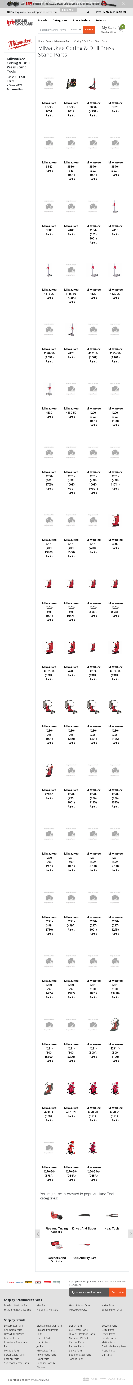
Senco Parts (75, 1350)
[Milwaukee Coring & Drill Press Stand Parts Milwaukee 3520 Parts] (115, 83)
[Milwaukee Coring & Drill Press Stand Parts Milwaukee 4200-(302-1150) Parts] (115, 389)
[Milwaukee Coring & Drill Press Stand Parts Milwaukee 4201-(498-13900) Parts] (49, 520)
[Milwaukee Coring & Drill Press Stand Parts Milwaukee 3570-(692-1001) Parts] (93, 143)
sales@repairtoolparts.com (42, 12)
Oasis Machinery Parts (114, 1346)
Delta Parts (108, 1329)
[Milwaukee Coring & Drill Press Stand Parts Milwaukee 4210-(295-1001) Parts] (49, 707)
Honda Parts (109, 1338)
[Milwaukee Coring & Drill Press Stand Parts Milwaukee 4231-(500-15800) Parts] (49, 1025)
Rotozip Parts (11, 1358)
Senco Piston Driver (112, 1309)
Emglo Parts (108, 1334)
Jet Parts (41, 1346)
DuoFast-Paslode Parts (17, 1305)
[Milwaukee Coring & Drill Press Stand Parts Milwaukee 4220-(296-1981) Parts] (49, 834)
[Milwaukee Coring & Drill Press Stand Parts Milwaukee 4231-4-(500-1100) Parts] (115, 1025)
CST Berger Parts (78, 1329)
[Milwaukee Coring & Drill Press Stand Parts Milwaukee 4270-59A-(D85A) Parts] (93, 1148)
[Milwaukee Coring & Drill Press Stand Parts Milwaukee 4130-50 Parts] (71, 389)
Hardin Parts (44, 1342)
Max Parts (42, 1305)
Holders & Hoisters (47, 1309)
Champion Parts (13, 1329)
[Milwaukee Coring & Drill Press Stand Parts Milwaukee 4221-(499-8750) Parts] (49, 898)
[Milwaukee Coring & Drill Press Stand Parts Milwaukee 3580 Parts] (49, 206)
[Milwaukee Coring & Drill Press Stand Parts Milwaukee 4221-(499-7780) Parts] (115, 834)
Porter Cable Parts (14, 1354)
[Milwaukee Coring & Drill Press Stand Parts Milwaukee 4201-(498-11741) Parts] (115, 452)
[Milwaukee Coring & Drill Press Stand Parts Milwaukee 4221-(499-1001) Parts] (71, 834)
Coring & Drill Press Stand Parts (90, 41)
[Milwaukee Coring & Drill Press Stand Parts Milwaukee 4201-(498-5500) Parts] (71, 520)
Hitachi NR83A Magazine (17, 1309)
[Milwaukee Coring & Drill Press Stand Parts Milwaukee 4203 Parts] (71, 647)
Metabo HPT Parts (79, 1338)
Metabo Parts (11, 1350)
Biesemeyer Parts (14, 1325)
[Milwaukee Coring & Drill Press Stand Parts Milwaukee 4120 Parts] (93, 270)
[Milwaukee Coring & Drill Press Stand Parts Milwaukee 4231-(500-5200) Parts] (71, 1025)
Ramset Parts (76, 1346)
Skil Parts (107, 1354)
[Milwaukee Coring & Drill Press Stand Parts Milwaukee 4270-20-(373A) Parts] (93, 1088)
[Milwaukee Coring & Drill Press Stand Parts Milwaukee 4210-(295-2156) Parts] (115, 707)
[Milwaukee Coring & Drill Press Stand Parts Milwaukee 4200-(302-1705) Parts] (49, 452)
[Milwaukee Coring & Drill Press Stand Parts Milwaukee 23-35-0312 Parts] (71, 83)
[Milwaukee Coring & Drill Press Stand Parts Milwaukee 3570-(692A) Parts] (115, 143)
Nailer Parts (108, 1305)
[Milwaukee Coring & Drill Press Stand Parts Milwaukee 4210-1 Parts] (49, 770)
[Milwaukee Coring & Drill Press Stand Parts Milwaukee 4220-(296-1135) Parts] (93, 770)
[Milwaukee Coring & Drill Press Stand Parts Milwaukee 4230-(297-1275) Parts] (115, 898)
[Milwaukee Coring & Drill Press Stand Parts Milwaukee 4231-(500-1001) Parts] (93, 961)
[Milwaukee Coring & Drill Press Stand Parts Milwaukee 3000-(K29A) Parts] (93, 83)
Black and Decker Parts (50, 1325)
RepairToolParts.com (19, 1379)
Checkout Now (108, 32)
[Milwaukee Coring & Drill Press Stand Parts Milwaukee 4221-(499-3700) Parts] (93, 834)
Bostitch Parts (109, 1325)
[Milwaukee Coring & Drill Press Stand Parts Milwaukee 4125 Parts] (71, 329)
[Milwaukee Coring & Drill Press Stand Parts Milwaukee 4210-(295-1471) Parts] (93, 707)
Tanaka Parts (76, 1358)
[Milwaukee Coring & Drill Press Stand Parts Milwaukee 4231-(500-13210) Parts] (115, 961)
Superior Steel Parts (80, 1354)
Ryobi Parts (43, 1358)
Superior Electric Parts (16, 1363)
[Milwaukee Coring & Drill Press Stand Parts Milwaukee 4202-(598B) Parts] (115, 584)
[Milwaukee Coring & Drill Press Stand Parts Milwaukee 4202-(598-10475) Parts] (71, 584)
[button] (37, 1233)
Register (121, 11)
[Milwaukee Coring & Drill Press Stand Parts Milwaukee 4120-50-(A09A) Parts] (49, 329)
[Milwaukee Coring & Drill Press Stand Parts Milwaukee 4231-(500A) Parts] (93, 1025)
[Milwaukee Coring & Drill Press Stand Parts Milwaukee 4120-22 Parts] (115, 270)
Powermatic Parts (46, 1354)
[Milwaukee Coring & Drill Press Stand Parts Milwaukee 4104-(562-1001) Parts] (93, 206)
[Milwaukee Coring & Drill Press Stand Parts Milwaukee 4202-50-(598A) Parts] (49, 647)
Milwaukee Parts (62, 41)
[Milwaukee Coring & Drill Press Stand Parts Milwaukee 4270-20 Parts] (71, 1088)
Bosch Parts (75, 1325)
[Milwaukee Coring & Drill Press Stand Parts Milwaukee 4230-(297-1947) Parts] (71, 961)
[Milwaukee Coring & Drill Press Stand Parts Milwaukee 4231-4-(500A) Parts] (49, 1088)
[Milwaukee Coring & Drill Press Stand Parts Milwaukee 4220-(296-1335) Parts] (115, 770)
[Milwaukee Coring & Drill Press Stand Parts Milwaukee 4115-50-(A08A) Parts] (71, 270)
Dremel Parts (44, 1338)
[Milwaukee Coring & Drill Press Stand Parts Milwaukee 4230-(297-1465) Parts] (49, 961)
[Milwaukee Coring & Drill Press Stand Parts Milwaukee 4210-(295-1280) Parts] (71, 707)
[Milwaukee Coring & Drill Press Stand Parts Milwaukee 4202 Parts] (115, 520)
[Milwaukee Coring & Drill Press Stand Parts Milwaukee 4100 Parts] (71, 206)
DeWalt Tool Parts (14, 1334)
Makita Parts (109, 1342)
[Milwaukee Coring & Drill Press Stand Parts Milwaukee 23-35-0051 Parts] (49, 83)
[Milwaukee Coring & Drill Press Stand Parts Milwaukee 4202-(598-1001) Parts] (49, 584)
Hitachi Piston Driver (80, 1305)
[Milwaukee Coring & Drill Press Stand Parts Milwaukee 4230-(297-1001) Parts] (93, 898)
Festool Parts (11, 1338)
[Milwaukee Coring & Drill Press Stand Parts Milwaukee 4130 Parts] (49, 389)
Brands (49, 41)
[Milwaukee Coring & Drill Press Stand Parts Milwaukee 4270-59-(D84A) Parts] (71, 1148)
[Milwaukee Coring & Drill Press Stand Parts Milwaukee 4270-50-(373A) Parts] (49, 1148)
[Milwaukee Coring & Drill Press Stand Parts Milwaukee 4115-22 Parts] (49, 270)
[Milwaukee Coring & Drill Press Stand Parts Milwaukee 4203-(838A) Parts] (93, 647)
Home (41, 41)
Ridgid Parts (108, 1350)
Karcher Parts (76, 1342)
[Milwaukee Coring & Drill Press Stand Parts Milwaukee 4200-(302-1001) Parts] (93, 389)
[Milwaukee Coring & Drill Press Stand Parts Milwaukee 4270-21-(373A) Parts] (115, 1088)
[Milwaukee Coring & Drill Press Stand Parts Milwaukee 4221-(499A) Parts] (71, 898)
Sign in (107, 11)
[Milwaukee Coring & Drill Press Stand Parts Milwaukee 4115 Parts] (115, 206)
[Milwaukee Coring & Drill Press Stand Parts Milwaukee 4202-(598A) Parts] (93, 584)
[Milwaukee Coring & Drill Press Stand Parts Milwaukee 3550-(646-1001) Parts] (71, 143)
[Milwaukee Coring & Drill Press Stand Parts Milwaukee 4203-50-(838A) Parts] (115, 647)
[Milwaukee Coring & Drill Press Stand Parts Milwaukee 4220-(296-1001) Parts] (71, 770)
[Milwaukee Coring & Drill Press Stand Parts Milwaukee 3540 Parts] (49, 143)
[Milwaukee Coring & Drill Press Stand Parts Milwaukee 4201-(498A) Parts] (93, 520)
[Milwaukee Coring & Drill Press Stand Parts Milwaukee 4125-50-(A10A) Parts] (115, 329)
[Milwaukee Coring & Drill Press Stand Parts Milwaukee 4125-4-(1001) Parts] (93, 329)
